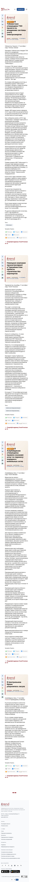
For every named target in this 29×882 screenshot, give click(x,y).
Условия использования (6, 852)
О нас (2, 831)
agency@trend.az (4, 817)
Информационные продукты (7, 846)
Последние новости (5, 823)
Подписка (3, 844)
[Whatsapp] (2, 865)
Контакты (3, 835)
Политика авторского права (7, 856)
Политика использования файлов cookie (10, 858)
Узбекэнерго (9, 225)
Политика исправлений (6, 839)
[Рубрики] (26, 9)
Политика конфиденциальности (8, 854)
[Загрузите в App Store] (5, 871)
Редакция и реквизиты (6, 833)
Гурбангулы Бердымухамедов (13, 408)
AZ (14, 879)
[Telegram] (15, 865)
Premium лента (4, 825)
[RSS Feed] (21, 865)
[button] (2, 15)
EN (11, 879)
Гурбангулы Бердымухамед (12, 410)
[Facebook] (5, 865)
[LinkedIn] (18, 865)
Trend (7, 699)
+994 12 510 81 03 (4, 815)
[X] (8, 865)
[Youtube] (11, 865)
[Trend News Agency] (5, 804)
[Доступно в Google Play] (15, 871)
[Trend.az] (5, 9)
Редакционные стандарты (7, 837)
